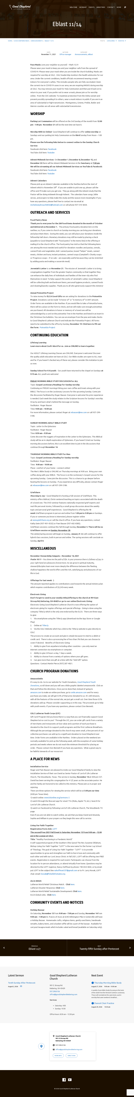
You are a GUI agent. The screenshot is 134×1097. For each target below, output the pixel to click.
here (72, 884)
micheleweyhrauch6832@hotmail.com (46, 205)
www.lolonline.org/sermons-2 (57, 798)
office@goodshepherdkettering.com (63, 994)
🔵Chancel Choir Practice (102, 1003)
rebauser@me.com (79, 412)
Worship (83, 7)
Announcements (37, 41)
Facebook (52, 149)
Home (10, 41)
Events (91, 7)
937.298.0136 (55, 991)
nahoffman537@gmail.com (65, 870)
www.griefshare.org (41, 520)
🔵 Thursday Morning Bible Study (106, 983)
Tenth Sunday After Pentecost (21, 983)
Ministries (101, 7)
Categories (111, 41)
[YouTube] (70, 1079)
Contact (111, 7)
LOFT (54, 829)
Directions (71, 1055)
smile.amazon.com (79, 692)
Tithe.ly (45, 625)
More (119, 7)
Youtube (51, 152)
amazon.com (35, 692)
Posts (102, 41)
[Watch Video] (21, 986)
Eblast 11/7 (35, 948)
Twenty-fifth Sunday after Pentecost (99, 948)
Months (121, 41)
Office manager (65, 54)
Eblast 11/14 (49, 41)
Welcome (73, 7)
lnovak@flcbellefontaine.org (53, 874)
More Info (58, 1055)
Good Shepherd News (21, 41)
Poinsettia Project (47, 327)
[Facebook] (64, 1079)
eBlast (90, 54)
